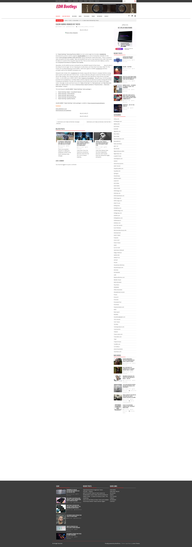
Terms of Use (91, 1)
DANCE (80, 16)
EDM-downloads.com (119, 195)
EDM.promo (117, 205)
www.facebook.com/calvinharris (63, 110)
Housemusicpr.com (118, 267)
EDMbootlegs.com (118, 210)
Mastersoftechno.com (119, 277)
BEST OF (116, 146)
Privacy (85, 1)
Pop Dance (116, 284)
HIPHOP (116, 260)
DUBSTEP (116, 181)
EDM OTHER (117, 188)
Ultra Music (91, 26)
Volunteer (97, 1)
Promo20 (116, 299)
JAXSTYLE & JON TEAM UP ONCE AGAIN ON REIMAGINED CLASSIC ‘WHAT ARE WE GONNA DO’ (129, 78)
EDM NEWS (58, 16)
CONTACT (106, 16)
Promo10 (116, 297)
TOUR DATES (117, 329)
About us (69, 1)
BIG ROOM (74, 16)
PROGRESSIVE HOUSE (119, 292)
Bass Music (116, 134)
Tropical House (117, 341)
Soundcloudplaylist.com (119, 317)
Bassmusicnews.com (119, 138)
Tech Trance (117, 322)
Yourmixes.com (117, 351)
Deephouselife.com (118, 168)
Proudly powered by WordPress (112, 543)
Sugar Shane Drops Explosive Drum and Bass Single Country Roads (129, 360)
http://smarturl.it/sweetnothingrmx (96, 103)
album (131, 390)
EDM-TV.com (117, 203)
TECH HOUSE (86, 16)
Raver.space (117, 312)
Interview (116, 270)
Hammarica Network (119, 250)
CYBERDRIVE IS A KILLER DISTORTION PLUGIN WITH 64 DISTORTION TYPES (73, 491)
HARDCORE (116, 255)
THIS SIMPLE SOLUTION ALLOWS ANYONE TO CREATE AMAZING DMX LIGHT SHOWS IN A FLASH (74, 499)
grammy (86, 26)
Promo (115, 294)
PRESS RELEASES (118, 289)
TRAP (115, 339)
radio (124, 412)
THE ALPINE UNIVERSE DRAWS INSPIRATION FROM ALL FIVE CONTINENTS (129, 386)
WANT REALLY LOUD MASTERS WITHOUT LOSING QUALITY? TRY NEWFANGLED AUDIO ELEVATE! (74, 506)
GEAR (115, 245)
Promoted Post (117, 302)
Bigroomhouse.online (119, 151)
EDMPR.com (117, 215)
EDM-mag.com (117, 198)
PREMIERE (116, 287)
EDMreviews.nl (117, 220)
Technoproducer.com (119, 327)
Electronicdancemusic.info (120, 230)
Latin (115, 275)
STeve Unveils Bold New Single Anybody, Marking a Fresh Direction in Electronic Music (83, 143)
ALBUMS (116, 129)
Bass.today (116, 136)
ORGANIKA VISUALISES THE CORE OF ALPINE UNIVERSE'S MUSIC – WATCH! (129, 377)
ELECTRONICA (117, 228)
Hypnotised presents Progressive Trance (128, 57)
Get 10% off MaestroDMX (125, 28)
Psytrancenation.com (119, 307)
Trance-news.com (118, 334)
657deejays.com (118, 121)
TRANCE (93, 16)
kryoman (132, 411)
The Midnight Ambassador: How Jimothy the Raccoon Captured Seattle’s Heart (64, 143)
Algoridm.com (117, 131)
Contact (81, 1)
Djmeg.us (116, 173)
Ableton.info (117, 124)
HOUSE (115, 262)
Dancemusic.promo (118, 163)
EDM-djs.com (117, 193)
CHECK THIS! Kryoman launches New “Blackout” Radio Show (118, 407)
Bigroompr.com (117, 153)
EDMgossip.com (118, 213)
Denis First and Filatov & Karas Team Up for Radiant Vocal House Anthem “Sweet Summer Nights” (129, 97)
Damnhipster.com (118, 158)
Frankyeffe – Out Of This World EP (128, 105)
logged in (64, 164)
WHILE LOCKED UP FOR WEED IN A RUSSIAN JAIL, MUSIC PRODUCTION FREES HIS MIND (129, 396)
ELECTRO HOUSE (118, 225)
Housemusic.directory (119, 265)
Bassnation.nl (117, 141)
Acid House (116, 126)
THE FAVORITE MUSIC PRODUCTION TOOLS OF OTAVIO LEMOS (74, 515)
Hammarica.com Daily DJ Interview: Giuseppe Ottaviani (68, 122)
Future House (117, 242)
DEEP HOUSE (117, 166)
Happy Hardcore (118, 252)
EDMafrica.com (117, 208)
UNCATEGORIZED (118, 349)
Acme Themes (136, 543)
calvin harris (80, 26)
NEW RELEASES (117, 282)
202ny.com (116, 119)
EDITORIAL (116, 183)
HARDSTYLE (117, 257)
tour (128, 392)
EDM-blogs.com (118, 190)
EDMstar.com (117, 223)
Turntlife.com (117, 344)
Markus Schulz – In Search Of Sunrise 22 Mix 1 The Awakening (129, 86)
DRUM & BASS (117, 178)
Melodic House (117, 280)
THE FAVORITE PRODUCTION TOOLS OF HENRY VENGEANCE (74, 534)
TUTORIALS (117, 346)
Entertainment (117, 233)
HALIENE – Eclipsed (127, 66)
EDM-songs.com (118, 200)
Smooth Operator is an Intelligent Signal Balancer (73, 526)
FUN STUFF (116, 240)
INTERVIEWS (99, 16)
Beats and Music (118, 143)
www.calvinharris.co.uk (61, 108)
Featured (116, 237)
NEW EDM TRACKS (66, 16)
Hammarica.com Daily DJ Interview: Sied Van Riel (98, 122)
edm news (128, 402)
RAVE (115, 309)
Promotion (116, 304)
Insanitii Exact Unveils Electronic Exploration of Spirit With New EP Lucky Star (102, 143)
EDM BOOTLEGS (71, 26)
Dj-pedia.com (117, 171)
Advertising (75, 1)
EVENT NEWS (117, 235)
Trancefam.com (118, 336)
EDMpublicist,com (118, 218)
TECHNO (116, 324)
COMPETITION (117, 156)
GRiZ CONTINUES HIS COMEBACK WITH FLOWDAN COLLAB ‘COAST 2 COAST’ (128, 369)
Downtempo (117, 176)
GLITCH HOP (117, 247)
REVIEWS (116, 314)
